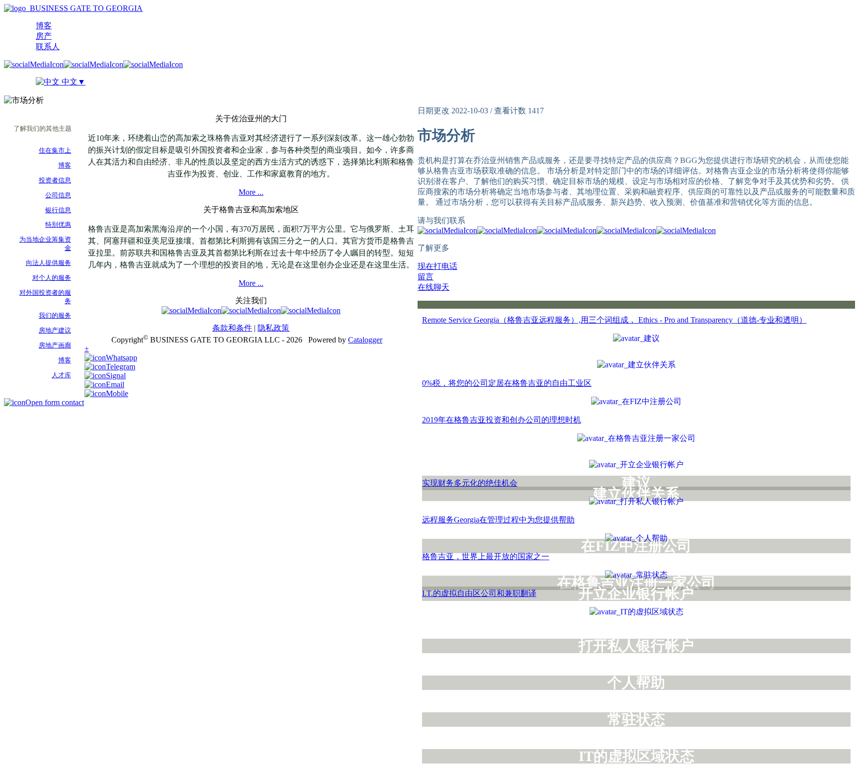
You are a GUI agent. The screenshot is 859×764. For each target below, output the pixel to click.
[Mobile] (106, 393)
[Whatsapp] (111, 357)
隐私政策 (273, 328)
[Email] (104, 384)
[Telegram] (110, 366)
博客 (44, 25)
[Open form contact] (44, 402)
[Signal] (105, 375)
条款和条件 (232, 328)
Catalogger (365, 340)
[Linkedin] (153, 64)
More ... (251, 192)
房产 (44, 36)
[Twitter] (93, 64)
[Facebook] (34, 64)
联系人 (48, 46)
